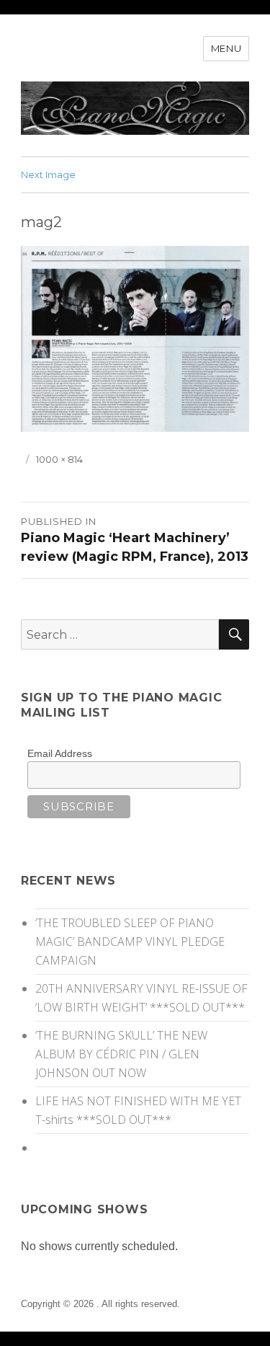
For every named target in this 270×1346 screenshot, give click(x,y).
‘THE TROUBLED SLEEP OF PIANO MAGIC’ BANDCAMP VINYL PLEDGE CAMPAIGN (130, 941)
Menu (226, 48)
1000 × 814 (59, 459)
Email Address (59, 753)
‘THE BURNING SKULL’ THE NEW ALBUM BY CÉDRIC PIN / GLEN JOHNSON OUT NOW (121, 1054)
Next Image (48, 174)
